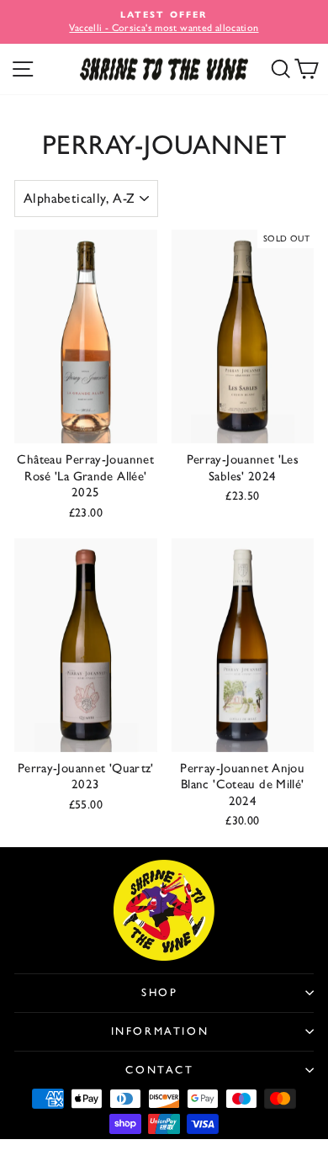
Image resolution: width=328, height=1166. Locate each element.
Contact (159, 1069)
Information (160, 1031)
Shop (159, 992)
